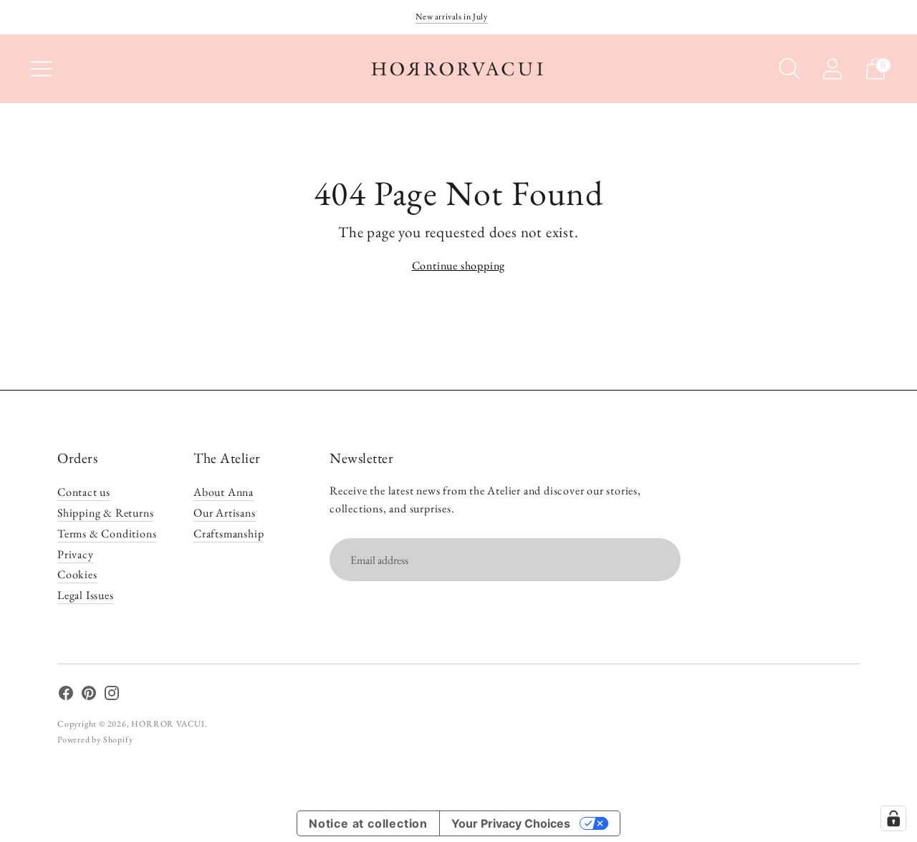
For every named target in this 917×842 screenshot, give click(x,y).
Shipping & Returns (105, 512)
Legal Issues (85, 595)
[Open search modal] (789, 69)
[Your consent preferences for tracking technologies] (893, 818)
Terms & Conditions (106, 533)
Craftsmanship (228, 533)
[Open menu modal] (41, 69)
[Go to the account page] (832, 69)
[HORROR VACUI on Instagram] (111, 695)
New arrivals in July (452, 16)
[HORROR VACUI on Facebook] (66, 695)
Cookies (77, 574)
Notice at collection (368, 823)
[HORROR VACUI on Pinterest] (88, 695)
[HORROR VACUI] (458, 68)
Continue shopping (459, 265)
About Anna (223, 491)
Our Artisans (224, 512)
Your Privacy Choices (510, 823)
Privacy (75, 554)
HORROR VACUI (168, 723)
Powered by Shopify (95, 739)
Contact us (83, 491)
